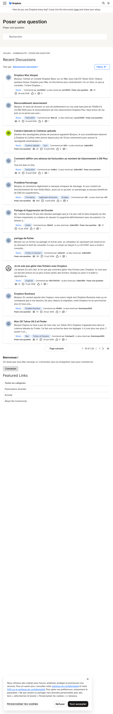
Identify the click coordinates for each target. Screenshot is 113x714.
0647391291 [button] (54, 281)
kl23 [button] (65, 145)
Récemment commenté (25, 67)
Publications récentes (15, 389)
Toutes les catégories (15, 383)
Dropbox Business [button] (32, 308)
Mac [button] (27, 336)
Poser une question (80, 90)
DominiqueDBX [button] (85, 308)
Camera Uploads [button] (32, 145)
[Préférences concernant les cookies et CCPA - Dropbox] (48, 693)
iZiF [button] (86, 197)
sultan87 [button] (61, 253)
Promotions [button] (30, 197)
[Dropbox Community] (15, 3)
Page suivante (57, 348)
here (76, 9)
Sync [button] (45, 145)
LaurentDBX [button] (79, 118)
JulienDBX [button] (88, 145)
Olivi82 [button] (50, 225)
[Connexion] (108, 3)
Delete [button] (28, 225)
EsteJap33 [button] (69, 336)
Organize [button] (29, 281)
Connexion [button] (10, 368)
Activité (8, 395)
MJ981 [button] (59, 308)
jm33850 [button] (41, 90)
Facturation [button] (30, 118)
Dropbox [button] (65, 197)
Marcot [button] (54, 118)
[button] (8, 77)
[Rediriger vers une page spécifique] (107, 348)
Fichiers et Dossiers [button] (33, 253)
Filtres (100, 67)
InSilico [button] (54, 169)
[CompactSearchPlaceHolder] (103, 3)
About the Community (16, 401)
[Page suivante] (103, 348)
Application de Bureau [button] (48, 197)
